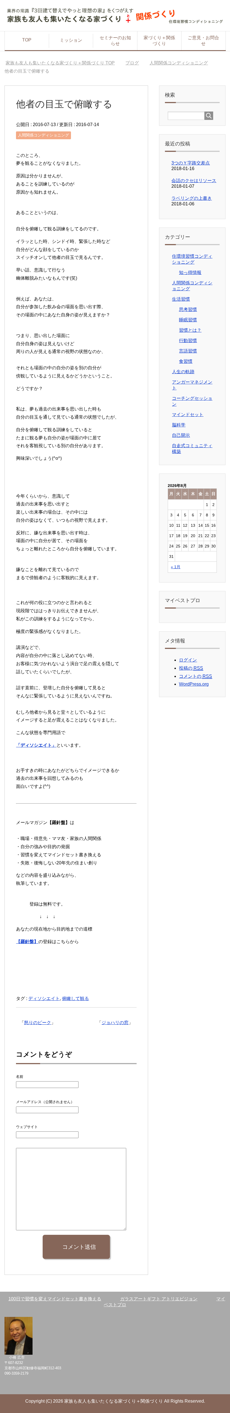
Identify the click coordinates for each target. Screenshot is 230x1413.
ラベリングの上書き (191, 198)
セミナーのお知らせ (115, 40)
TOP (26, 40)
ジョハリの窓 (115, 1022)
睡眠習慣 (188, 319)
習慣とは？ (190, 330)
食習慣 (185, 361)
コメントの (195, 676)
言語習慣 (188, 351)
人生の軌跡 (183, 371)
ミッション (71, 40)
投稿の (191, 668)
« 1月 (175, 567)
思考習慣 (188, 309)
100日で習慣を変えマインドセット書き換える (54, 1298)
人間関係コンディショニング (43, 135)
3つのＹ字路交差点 (190, 163)
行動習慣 (188, 340)
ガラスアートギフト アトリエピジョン (158, 1298)
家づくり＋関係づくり (159, 40)
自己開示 (181, 435)
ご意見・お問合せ (203, 40)
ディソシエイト (44, 998)
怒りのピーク (37, 1022)
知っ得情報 (190, 272)
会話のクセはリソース (193, 180)
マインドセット (187, 414)
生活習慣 (181, 299)
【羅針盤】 (27, 941)
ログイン (188, 660)
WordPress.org (194, 684)
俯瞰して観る (75, 998)
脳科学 (178, 425)
